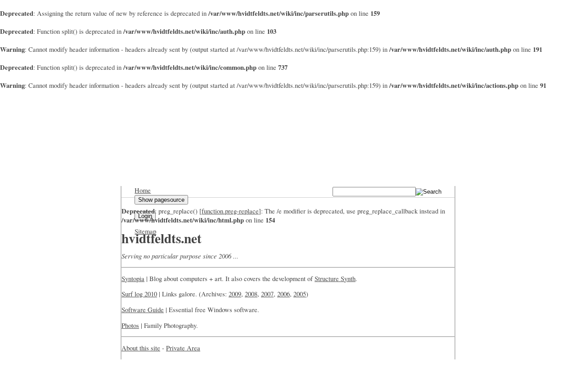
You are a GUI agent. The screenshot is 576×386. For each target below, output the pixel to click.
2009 (235, 294)
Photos (130, 325)
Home (143, 190)
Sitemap (145, 231)
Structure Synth (335, 278)
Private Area (183, 348)
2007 (267, 294)
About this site (141, 348)
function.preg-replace (230, 211)
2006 (283, 294)
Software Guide (143, 309)
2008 (251, 294)
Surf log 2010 (139, 294)
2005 (299, 294)
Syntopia (133, 278)
